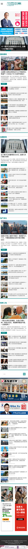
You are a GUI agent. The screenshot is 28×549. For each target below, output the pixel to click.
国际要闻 (3, 54)
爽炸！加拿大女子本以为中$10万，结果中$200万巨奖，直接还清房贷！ (18, 461)
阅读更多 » (4, 83)
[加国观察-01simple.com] (14, 4)
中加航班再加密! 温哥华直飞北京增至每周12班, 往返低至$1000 (18, 478)
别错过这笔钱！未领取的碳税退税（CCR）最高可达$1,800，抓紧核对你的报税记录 (17, 199)
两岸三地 (3, 303)
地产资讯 (3, 218)
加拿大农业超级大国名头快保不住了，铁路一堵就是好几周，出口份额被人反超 (17, 170)
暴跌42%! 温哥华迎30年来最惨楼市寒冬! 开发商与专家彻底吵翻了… (18, 466)
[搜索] (24, 374)
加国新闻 (3, 137)
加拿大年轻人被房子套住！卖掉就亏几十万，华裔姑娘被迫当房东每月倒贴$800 (13, 238)
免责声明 (16, 542)
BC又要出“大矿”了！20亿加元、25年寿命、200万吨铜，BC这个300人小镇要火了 (17, 205)
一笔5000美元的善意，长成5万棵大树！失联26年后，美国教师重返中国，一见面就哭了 (13, 322)
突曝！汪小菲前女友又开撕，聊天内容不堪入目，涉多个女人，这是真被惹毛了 (17, 338)
